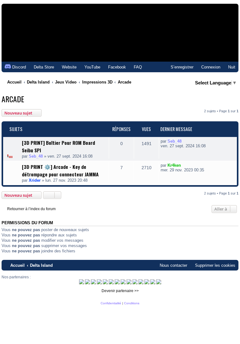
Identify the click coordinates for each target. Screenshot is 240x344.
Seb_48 (36, 156)
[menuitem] (41, 67)
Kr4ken (174, 165)
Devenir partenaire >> (120, 291)
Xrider (35, 180)
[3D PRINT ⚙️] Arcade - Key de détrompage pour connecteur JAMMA (60, 170)
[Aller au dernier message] (185, 141)
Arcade (13, 98)
